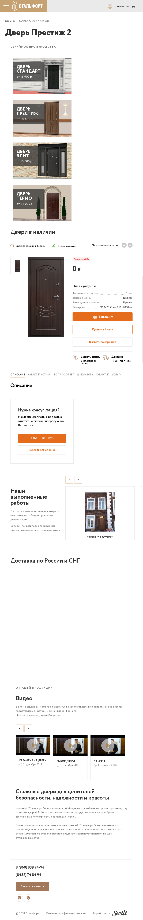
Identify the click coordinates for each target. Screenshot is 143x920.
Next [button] (78, 480)
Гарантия (102, 374)
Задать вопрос (42, 438)
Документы (85, 374)
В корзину (106, 317)
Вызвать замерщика (102, 342)
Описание (17, 374)
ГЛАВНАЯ (10, 21)
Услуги (117, 374)
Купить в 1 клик (102, 329)
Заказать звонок (32, 886)
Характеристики (39, 374)
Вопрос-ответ (64, 374)
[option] (100, 513)
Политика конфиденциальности (66, 913)
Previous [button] (69, 480)
